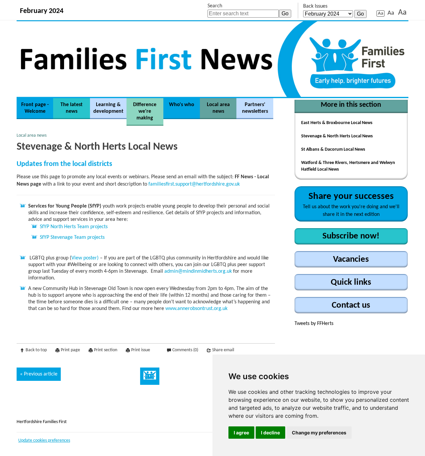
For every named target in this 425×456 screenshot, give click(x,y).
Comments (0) (185, 350)
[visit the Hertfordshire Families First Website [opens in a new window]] (149, 376)
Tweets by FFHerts (314, 323)
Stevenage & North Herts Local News (337, 136)
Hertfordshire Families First (42, 421)
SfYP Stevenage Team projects (72, 237)
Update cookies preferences (44, 440)
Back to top (36, 350)
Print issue (140, 350)
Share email (223, 350)
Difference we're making (144, 111)
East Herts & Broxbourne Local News (337, 122)
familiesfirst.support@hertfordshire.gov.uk (194, 184)
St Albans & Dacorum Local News (333, 149)
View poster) (85, 258)
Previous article (40, 374)
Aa (380, 13)
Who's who (181, 104)
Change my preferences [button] (319, 432)
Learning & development (108, 108)
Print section (105, 350)
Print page (70, 350)
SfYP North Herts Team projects (74, 226)
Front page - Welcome (35, 108)
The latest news (71, 108)
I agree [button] (241, 432)
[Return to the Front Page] (212, 59)
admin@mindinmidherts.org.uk (198, 271)
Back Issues (315, 6)
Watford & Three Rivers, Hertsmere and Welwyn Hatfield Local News (348, 166)
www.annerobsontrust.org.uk (196, 308)
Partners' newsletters (255, 108)
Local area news (218, 108)
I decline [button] (270, 432)
